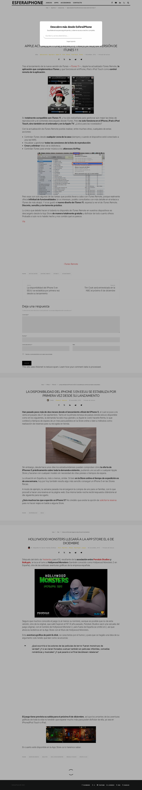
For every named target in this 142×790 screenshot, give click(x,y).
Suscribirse (90, 36)
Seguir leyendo (71, 41)
